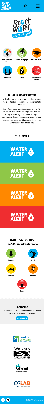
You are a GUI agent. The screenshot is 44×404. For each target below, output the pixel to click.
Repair (33, 260)
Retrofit (33, 276)
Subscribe (7, 77)
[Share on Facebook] (3, 400)
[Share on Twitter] (8, 400)
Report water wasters (36, 78)
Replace (11, 276)
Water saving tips (22, 60)
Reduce (11, 260)
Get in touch (22, 318)
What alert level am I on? (7, 61)
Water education (36, 60)
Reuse (22, 291)
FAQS (22, 77)
